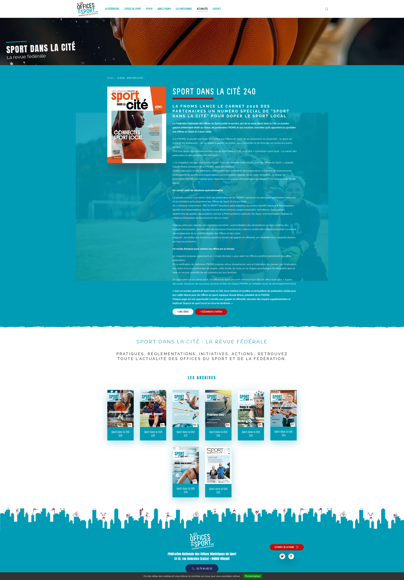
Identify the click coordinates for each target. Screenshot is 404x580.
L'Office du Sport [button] (132, 9)
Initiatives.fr (178, 218)
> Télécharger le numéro (211, 312)
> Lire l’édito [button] (182, 312)
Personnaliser (253, 576)
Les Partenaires (184, 9)
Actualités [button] (202, 9)
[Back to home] (88, 9)
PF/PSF (149, 9)
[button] (326, 9)
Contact (217, 9)
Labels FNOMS (164, 9)
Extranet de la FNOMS (284, 547)
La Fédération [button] (112, 9)
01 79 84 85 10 (204, 568)
